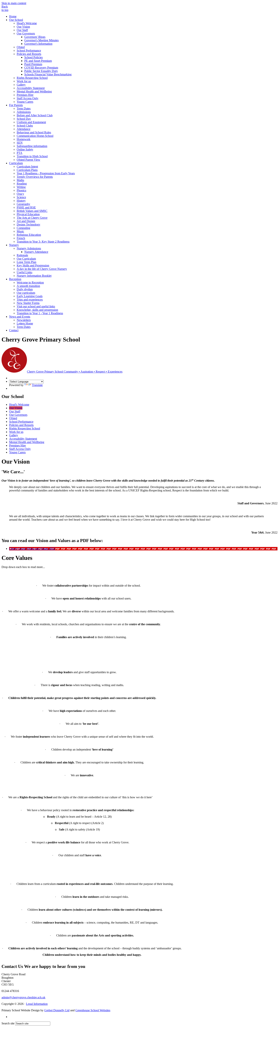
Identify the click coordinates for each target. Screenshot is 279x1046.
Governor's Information (38, 43)
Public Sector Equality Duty (41, 71)
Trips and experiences (30, 299)
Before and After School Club (35, 115)
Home (13, 16)
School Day (24, 118)
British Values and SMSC (32, 210)
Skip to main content (14, 3)
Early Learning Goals (30, 296)
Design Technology (28, 224)
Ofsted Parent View (28, 159)
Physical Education (28, 214)
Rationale (22, 255)
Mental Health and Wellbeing (34, 91)
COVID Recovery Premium (41, 67)
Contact (13, 330)
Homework (23, 139)
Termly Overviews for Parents (35, 176)
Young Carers (25, 101)
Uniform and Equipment (31, 122)
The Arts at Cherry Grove (32, 217)
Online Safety (25, 149)
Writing (21, 187)
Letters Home (25, 323)
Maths (20, 180)
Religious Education (29, 234)
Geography (23, 204)
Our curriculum (26, 292)
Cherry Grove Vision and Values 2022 (32, 548)
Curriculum (16, 163)
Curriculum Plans (27, 170)
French (21, 238)
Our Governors (26, 33)
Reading (22, 183)
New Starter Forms (28, 303)
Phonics (21, 190)
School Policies (33, 57)
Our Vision (23, 26)
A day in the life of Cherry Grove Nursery (42, 268)
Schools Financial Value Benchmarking (48, 74)
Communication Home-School (35, 135)
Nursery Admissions (29, 248)
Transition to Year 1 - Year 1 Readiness (40, 313)
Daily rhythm (25, 289)
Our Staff (22, 30)
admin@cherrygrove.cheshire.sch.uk (23, 997)
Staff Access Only (27, 98)
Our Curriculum (26, 258)
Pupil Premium (33, 64)
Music (20, 231)
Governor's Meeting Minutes (41, 40)
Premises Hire (25, 94)
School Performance (29, 50)
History (21, 200)
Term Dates (24, 108)
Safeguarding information (32, 146)
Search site (8, 1023)
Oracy (20, 193)
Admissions (24, 112)
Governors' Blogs (34, 36)
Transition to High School (32, 156)
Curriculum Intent (27, 166)
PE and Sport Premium (38, 60)
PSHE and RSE (26, 207)
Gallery (21, 84)
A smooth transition (28, 286)
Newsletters (24, 320)
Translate (37, 385)
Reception (15, 279)
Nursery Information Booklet (34, 275)
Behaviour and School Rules (34, 132)
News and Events (19, 316)
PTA (19, 152)
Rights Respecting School (32, 77)
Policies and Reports (29, 54)
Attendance (23, 129)
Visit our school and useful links (36, 306)
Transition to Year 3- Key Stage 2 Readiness (43, 241)
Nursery (14, 245)
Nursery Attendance (36, 251)
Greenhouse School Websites (92, 1010)
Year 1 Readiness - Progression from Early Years (46, 173)
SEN (20, 142)
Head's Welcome (27, 23)
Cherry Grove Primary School (74, 371)
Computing (23, 228)
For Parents (16, 105)
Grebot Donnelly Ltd (56, 1010)
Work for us (24, 81)
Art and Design (26, 221)
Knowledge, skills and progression (37, 309)
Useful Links (24, 272)
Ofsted (21, 47)
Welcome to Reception (30, 282)
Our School (16, 19)
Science (21, 197)
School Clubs (25, 125)
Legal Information (37, 1003)
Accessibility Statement (31, 88)
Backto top (5, 8)
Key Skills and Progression (33, 265)
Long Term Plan (26, 262)
